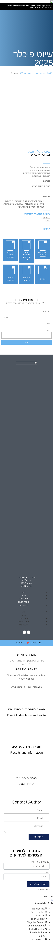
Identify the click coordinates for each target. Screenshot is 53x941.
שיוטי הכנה (39, 73)
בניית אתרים (36, 642)
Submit (38, 837)
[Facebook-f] (28, 632)
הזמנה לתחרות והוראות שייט (26, 255)
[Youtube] (24, 632)
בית (23, 592)
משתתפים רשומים (42, 253)
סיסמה (46, 872)
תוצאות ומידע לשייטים (10, 254)
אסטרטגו (19, 642)
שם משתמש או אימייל (40, 862)
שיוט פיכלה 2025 (26, 73)
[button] (26, 608)
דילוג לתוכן (48, 896)
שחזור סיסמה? (43, 890)
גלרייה (42, 279)
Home (49, 73)
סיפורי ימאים (24, 598)
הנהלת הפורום (23, 602)
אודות (23, 595)
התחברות (32, 7)
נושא (48, 330)
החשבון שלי (23, 605)
